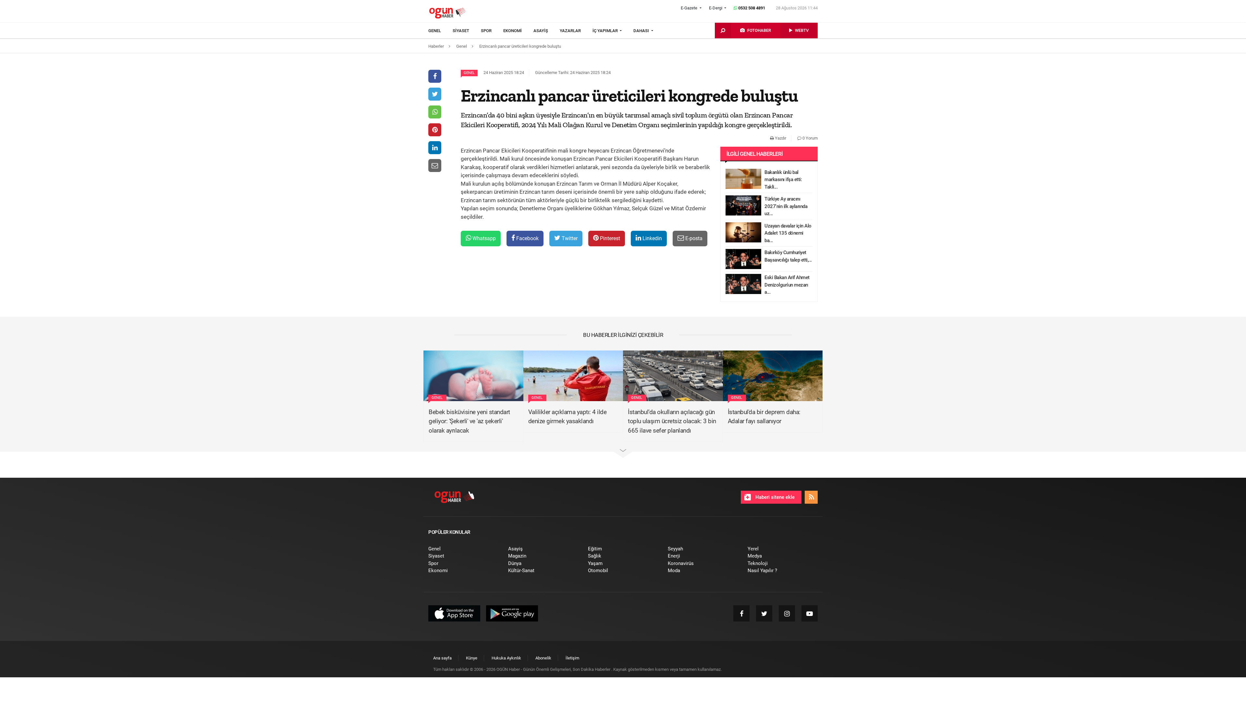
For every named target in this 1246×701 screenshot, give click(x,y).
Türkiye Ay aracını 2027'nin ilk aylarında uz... (785, 206)
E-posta (693, 238)
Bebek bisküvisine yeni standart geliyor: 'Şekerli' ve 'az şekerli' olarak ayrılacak (469, 421)
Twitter (569, 238)
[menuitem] (440, 31)
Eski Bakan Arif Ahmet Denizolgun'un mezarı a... (787, 285)
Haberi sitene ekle (774, 497)
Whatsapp (483, 238)
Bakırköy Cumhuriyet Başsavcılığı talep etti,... (788, 256)
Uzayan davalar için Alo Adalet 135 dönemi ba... (788, 233)
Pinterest (609, 238)
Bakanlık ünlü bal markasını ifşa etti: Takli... (783, 179)
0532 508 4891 (751, 8)
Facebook (527, 238)
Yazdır (780, 138)
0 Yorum (809, 138)
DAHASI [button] (641, 30)
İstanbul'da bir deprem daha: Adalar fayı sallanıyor (764, 416)
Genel (469, 73)
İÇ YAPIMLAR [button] (605, 30)
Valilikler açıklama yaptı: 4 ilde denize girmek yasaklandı (567, 416)
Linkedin (651, 238)
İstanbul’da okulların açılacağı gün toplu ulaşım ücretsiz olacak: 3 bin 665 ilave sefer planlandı (672, 421)
